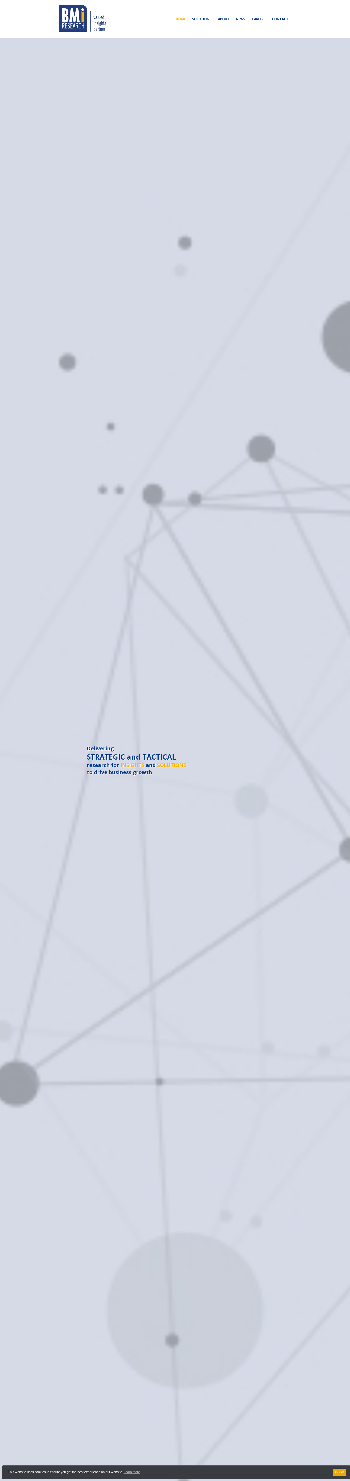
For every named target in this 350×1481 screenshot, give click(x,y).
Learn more (132, 1472)
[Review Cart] (343, 1463)
